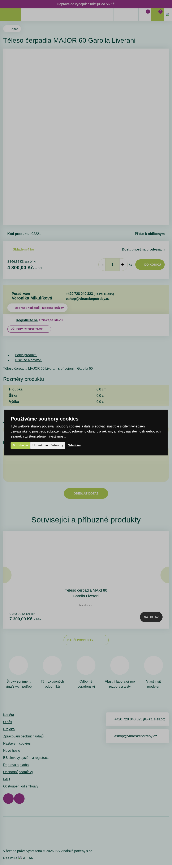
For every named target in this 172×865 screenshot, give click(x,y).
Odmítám (74, 445)
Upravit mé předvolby (48, 445)
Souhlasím (20, 445)
